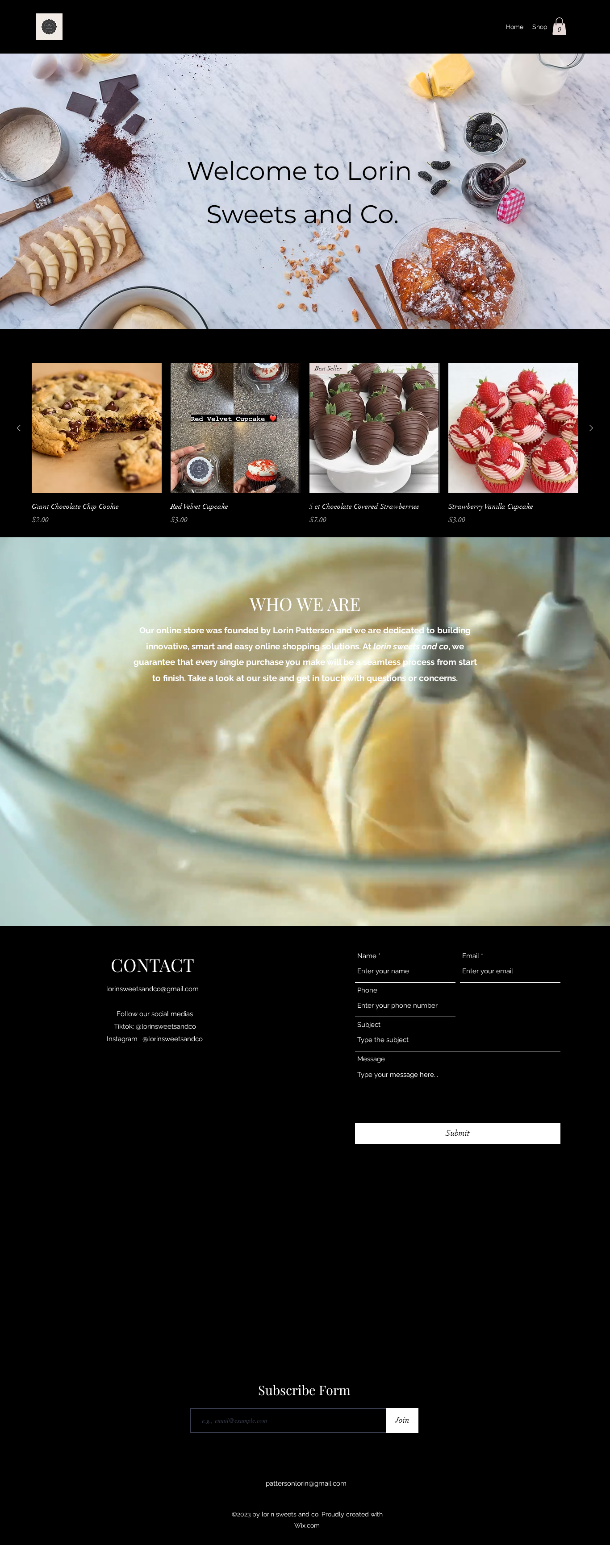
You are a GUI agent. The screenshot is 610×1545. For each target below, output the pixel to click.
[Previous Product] (18, 428)
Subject (368, 1025)
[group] (305, 444)
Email (470, 956)
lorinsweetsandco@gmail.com (152, 989)
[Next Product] (591, 428)
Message (371, 1059)
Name (366, 956)
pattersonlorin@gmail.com (306, 1483)
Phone (367, 990)
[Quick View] (97, 428)
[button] (559, 26)
